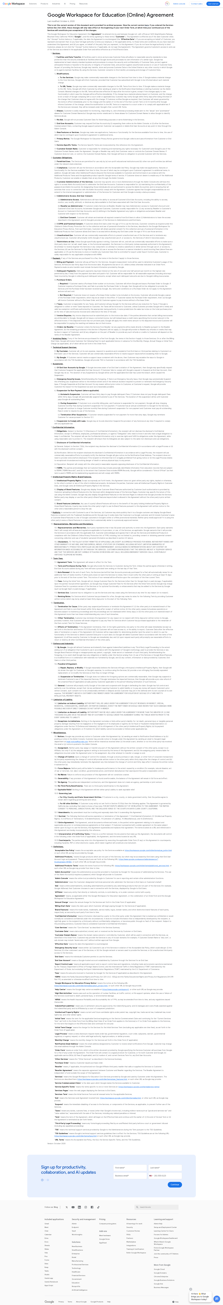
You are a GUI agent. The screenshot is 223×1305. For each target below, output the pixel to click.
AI (65, 4)
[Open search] (167, 4)
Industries (56, 4)
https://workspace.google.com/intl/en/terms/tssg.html (75, 1136)
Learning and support (163, 1219)
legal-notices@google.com (77, 742)
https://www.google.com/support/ (115, 989)
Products (44, 4)
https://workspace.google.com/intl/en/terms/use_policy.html (148, 850)
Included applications (54, 1219)
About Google (81, 1302)
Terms (70, 1302)
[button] (217, 1299)
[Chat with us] (217, 1299)
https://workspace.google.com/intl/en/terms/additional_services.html (142, 866)
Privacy (61, 1302)
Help (109, 1302)
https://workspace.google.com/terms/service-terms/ (138, 1087)
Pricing (72, 4)
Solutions (33, 4)
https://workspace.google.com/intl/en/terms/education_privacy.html (81, 986)
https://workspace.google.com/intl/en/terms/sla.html (120, 1098)
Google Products (97, 1302)
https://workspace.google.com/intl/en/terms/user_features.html (102, 1079)
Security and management (84, 1219)
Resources (83, 4)
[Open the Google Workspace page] (14, 3)
